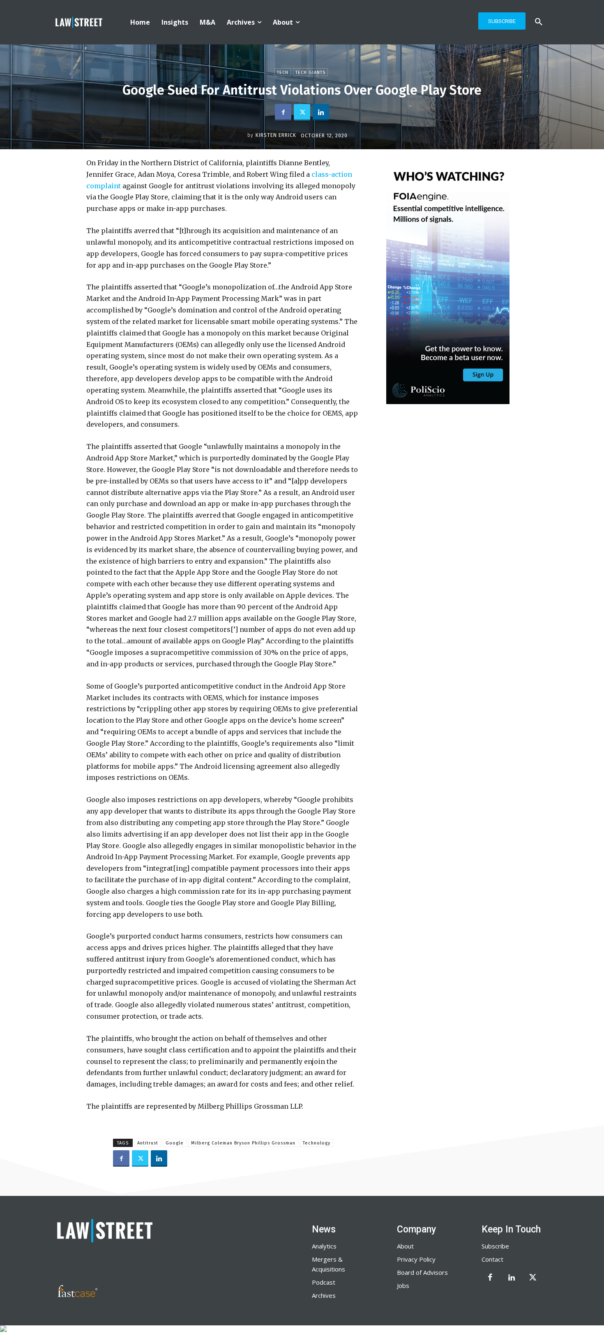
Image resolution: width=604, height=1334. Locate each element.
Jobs (403, 1285)
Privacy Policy (416, 1259)
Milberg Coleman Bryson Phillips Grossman (243, 1143)
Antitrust (147, 1143)
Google (175, 1143)
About (405, 1246)
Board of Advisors (422, 1272)
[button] (539, 22)
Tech (282, 72)
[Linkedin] (321, 112)
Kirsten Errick (276, 135)
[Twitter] (302, 112)
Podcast (323, 1282)
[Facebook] (283, 112)
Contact (492, 1259)
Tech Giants (310, 72)
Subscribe (495, 1246)
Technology (316, 1143)
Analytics (324, 1246)
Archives (324, 1295)
